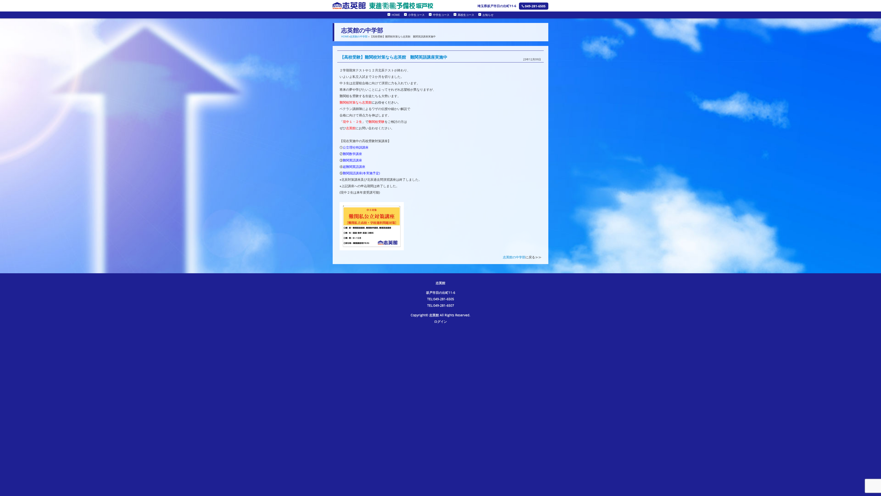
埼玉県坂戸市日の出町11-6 (496, 6)
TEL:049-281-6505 (440, 299)
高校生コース (466, 15)
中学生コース (441, 15)
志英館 (440, 283)
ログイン (440, 321)
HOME (396, 15)
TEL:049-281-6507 (440, 305)
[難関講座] (372, 247)
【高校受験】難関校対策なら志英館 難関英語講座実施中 (393, 57)
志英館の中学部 (359, 36)
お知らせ (487, 15)
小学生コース (416, 15)
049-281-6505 (535, 6)
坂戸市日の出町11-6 (440, 292)
